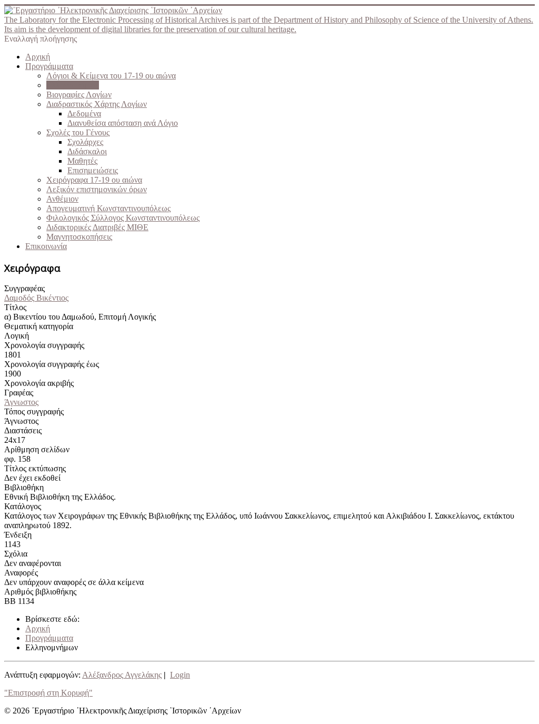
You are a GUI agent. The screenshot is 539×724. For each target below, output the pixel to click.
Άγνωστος (21, 402)
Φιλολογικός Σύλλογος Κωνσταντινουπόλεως (122, 217)
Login (180, 674)
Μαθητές (82, 160)
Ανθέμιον (62, 198)
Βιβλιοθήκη (24, 487)
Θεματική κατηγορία (38, 326)
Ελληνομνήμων (72, 85)
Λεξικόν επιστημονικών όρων (96, 189)
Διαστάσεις (23, 430)
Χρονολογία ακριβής (39, 383)
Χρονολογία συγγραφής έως (51, 364)
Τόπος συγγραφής (34, 411)
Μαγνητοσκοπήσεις (79, 236)
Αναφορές (21, 572)
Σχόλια (15, 553)
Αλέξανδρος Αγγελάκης (122, 674)
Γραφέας (18, 392)
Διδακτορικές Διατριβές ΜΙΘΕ (97, 227)
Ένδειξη (18, 534)
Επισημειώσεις (92, 170)
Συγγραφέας (24, 288)
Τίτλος (15, 307)
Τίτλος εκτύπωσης (35, 468)
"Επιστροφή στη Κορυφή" (48, 692)
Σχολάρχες (85, 141)
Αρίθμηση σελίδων (36, 449)
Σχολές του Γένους (77, 132)
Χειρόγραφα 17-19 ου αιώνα (94, 179)
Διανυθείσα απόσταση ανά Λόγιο (122, 122)
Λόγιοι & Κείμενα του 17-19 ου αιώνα (111, 75)
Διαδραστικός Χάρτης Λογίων (96, 104)
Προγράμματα (49, 66)
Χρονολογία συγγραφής (44, 345)
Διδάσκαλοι (87, 151)
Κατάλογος (22, 506)
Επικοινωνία (46, 246)
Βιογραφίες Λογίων (79, 94)
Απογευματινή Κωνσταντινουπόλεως (108, 208)
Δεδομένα (84, 113)
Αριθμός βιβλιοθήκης (40, 591)
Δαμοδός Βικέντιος (36, 297)
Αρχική (37, 56)
